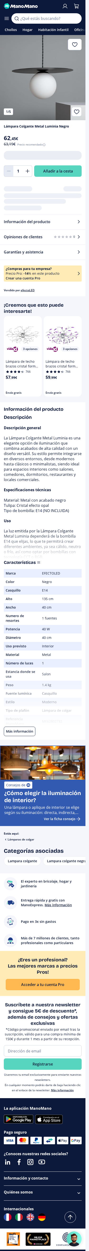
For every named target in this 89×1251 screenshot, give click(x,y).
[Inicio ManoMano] (31, 6)
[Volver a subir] (70, 1217)
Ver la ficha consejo (59, 819)
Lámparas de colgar (21, 839)
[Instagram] (30, 1162)
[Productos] (6, 18)
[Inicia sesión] (65, 6)
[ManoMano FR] (7, 1217)
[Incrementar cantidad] (27, 171)
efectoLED (28, 290)
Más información (62, 1090)
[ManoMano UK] (30, 1217)
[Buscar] (16, 18)
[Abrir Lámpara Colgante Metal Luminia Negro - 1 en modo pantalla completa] (42, 77)
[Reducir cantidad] (8, 171)
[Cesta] (76, 6)
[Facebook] (19, 1162)
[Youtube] (42, 1162)
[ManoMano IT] (19, 1217)
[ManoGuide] (74, 1239)
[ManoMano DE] (42, 1217)
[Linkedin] (7, 1162)
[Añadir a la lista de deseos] (77, 111)
